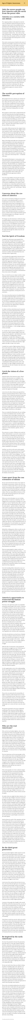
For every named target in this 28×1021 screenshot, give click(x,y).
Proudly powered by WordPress (8, 1019)
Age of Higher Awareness (11, 3)
